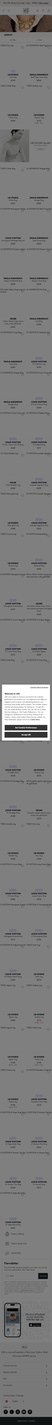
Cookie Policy (35, 720)
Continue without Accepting (39, 687)
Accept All (26, 734)
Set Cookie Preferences (26, 727)
